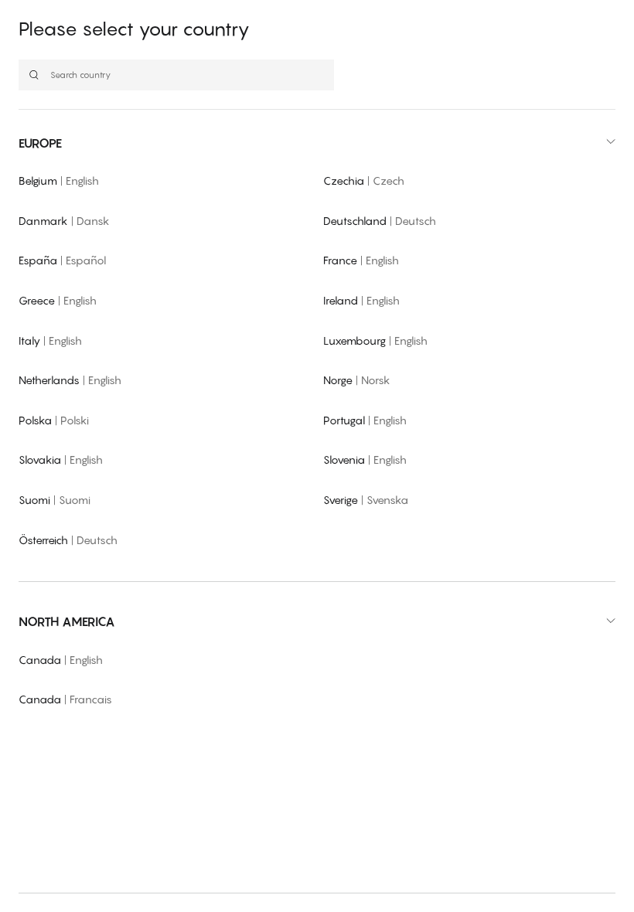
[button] (317, 142)
